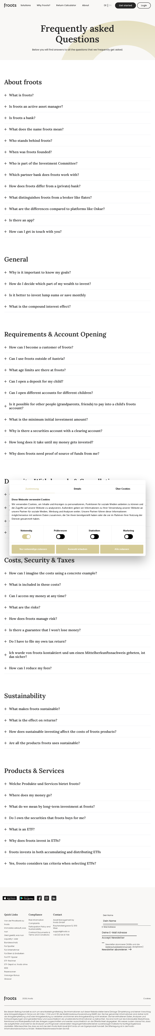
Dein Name (108, 915)
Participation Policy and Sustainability (39, 927)
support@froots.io (61, 931)
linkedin (53, 898)
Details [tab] (77, 488)
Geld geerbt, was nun (14, 935)
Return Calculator (66, 5)
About (85, 5)
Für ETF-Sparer (10, 957)
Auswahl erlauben (77, 549)
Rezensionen (10, 971)
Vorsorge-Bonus (12, 975)
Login (144, 5)
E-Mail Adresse (109, 927)
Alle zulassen (122, 549)
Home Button (10, 5)
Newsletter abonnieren (114, 949)
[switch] (60, 536)
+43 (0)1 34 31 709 (61, 935)
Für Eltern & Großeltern (14, 953)
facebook (39, 898)
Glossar (8, 979)
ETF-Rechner (10, 960)
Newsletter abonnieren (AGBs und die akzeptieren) (124, 945)
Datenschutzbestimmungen (119, 947)
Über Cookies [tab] (123, 488)
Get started (125, 5)
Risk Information (36, 920)
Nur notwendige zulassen (33, 549)
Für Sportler (9, 946)
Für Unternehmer (11, 950)
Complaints (34, 923)
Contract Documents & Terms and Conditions (39, 933)
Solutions (26, 5)
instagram (46, 898)
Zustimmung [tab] (32, 488)
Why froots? (43, 5)
